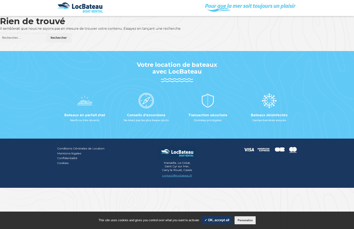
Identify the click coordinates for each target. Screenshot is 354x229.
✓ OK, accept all (216, 220)
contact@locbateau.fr (177, 175)
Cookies (62, 163)
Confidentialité (67, 158)
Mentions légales (69, 153)
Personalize (245, 220)
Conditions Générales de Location (80, 148)
